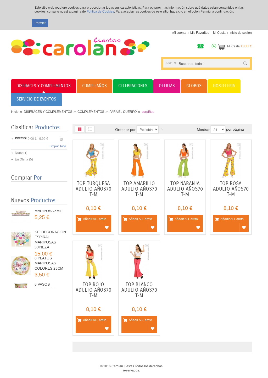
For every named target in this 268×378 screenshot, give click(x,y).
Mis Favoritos (199, 33)
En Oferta (21, 159)
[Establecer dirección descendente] (162, 129)
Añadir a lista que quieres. (106, 227)
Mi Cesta (219, 33)
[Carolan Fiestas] (80, 43)
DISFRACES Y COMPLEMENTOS (48, 112)
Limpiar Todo (58, 146)
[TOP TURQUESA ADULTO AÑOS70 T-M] (93, 160)
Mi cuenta (179, 33)
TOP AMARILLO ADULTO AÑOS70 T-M (139, 188)
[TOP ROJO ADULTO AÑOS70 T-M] (93, 261)
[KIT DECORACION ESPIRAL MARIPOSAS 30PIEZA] (21, 233)
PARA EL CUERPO (123, 112)
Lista (89, 129)
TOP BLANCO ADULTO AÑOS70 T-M (139, 289)
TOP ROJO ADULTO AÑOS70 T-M (93, 289)
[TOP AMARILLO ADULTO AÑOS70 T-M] (139, 160)
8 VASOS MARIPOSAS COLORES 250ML (50, 283)
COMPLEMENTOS (90, 112)
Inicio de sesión (241, 33)
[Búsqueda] (245, 63)
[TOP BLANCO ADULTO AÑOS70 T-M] (139, 261)
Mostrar (203, 129)
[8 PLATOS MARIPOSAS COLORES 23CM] (21, 259)
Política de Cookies (100, 11)
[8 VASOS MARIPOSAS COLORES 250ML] (21, 285)
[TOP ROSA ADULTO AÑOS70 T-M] (231, 160)
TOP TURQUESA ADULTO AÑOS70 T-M (93, 188)
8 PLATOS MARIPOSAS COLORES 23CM (49, 256)
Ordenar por (125, 129)
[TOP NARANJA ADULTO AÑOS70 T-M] (185, 160)
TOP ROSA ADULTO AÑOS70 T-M (231, 188)
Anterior (61, 139)
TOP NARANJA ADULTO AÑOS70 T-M (185, 188)
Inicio (15, 112)
